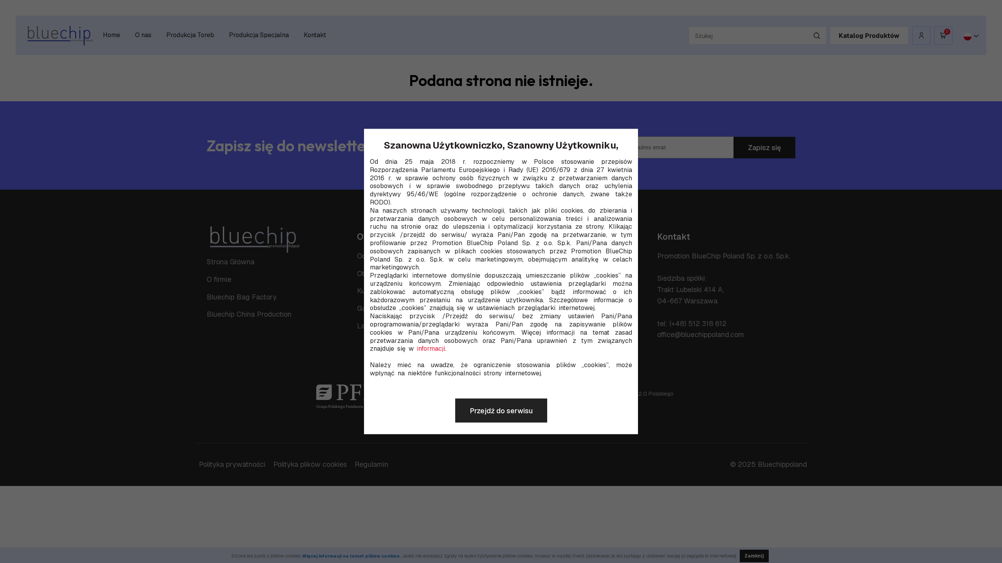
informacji (431, 349)
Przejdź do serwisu (501, 410)
